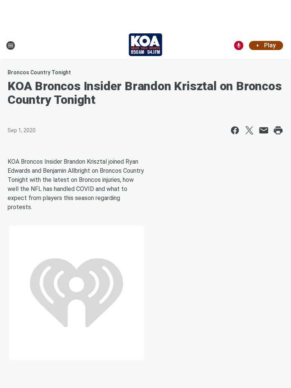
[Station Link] (146, 45)
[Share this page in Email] (263, 130)
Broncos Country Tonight (39, 72)
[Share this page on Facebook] (235, 130)
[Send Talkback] (238, 45)
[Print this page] (278, 130)
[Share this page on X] (249, 130)
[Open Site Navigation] (10, 45)
